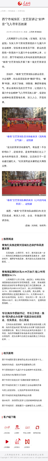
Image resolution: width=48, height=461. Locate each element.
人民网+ (16, 433)
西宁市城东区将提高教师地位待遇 (17, 395)
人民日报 (7, 433)
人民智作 (27, 447)
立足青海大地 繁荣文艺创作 (14, 375)
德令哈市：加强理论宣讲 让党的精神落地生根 (22, 400)
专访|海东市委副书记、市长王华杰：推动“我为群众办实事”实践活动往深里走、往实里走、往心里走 (23, 316)
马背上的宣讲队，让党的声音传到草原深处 (20, 390)
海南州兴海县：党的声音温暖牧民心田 (18, 365)
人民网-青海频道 (35, 32)
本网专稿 (21, 11)
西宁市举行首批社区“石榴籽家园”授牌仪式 (20, 380)
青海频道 (11, 11)
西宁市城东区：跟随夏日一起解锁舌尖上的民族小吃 (24, 406)
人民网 (3, 11)
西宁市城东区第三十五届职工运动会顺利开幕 (21, 385)
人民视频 (7, 447)
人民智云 (17, 447)
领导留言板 (37, 433)
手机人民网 (27, 433)
